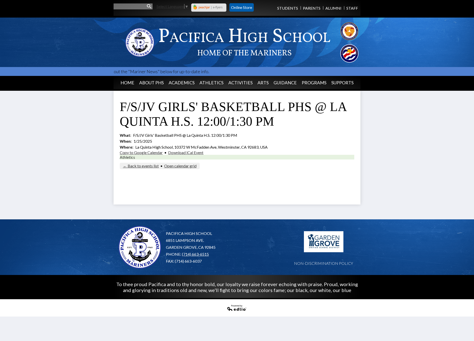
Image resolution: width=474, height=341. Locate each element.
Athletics (127, 157)
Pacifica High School (244, 41)
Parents (311, 8)
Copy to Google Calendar (141, 152)
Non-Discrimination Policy (323, 263)
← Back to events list (141, 165)
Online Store (241, 7)
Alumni (333, 8)
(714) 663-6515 (195, 254)
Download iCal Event (185, 152)
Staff (352, 8)
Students (287, 8)
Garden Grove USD (323, 242)
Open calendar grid (180, 165)
